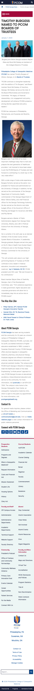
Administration (6, 515)
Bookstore (21, 491)
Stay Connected (23, 510)
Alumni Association (24, 515)
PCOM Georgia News (11, 7)
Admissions (5, 450)
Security (21, 496)
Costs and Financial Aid (8, 476)
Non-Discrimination (24, 592)
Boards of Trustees (23, 77)
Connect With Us (7, 605)
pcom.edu (16, 383)
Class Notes (22, 520)
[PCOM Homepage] (17, 621)
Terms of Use (17, 652)
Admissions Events (26, 688)
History (3, 496)
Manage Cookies (17, 663)
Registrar (21, 472)
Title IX (20, 587)
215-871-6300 (8, 414)
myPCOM (21, 448)
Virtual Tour (22, 565)
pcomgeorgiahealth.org (9, 399)
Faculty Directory (7, 544)
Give (20, 539)
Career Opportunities (6, 589)
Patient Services (6, 595)
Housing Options (7, 492)
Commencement (24, 481)
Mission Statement (7, 482)
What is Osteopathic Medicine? (8, 463)
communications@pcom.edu (10, 417)
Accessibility (17, 659)
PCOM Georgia (6, 332)
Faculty (20, 477)
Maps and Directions (25, 560)
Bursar (20, 467)
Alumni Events (23, 529)
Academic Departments (5, 528)
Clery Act (4, 501)
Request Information (8, 470)
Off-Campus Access (8, 510)
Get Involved (22, 525)
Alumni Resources (24, 534)
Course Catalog (23, 457)
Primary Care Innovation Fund (6, 577)
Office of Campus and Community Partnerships (7, 560)
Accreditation (23, 570)
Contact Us (22, 555)
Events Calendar (7, 583)
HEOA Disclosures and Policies (24, 576)
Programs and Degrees (6, 456)
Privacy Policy (17, 656)
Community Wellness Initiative (8, 569)
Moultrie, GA (17, 640)
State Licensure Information (23, 598)
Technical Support (7, 535)
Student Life (5, 487)
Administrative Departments (6, 521)
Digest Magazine (24, 544)
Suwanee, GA (17, 636)
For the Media (6, 600)
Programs (15, 688)
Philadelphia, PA (17, 632)
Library (20, 486)
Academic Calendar (25, 452)
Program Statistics (24, 582)
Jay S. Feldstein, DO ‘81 (17, 269)
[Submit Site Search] (31, 672)
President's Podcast (8, 553)
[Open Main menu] (2, 2)
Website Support (7, 540)
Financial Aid (22, 462)
